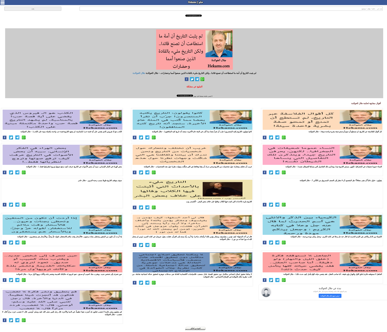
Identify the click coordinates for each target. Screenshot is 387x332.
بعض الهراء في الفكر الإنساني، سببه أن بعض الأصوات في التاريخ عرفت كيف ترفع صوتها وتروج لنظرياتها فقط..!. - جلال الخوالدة (74, 166)
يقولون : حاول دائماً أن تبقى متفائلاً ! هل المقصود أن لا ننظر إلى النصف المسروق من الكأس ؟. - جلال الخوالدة (341, 180)
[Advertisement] (193, 22)
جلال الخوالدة (139, 73)
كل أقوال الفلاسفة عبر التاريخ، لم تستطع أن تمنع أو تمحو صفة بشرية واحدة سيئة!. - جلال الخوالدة (345, 131)
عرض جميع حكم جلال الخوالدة (330, 296)
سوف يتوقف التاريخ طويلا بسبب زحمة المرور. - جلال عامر (100, 180)
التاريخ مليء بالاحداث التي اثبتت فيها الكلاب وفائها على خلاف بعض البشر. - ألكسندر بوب (219, 201)
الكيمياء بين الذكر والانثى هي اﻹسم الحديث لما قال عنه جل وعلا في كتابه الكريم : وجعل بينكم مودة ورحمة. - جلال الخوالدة (336, 236)
